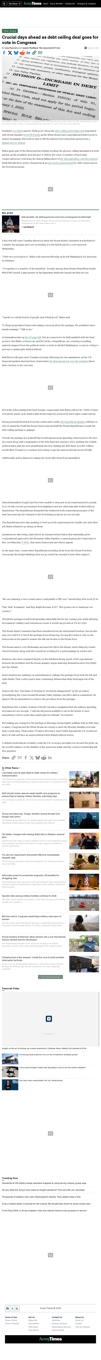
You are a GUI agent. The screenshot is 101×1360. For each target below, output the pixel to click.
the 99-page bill (33, 337)
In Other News (10, 767)
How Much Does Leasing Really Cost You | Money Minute (40, 1080)
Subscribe (32, 1320)
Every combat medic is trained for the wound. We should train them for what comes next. (46, 1203)
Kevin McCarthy (31, 134)
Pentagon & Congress (86, 4)
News (45, 4)
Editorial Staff (58, 1330)
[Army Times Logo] (32, 3)
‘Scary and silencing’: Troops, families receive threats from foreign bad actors (31, 815)
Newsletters (33, 1323)
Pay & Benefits (56, 4)
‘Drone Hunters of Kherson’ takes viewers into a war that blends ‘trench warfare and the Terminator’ (33, 938)
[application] (50, 1019)
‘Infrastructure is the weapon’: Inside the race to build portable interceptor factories (33, 959)
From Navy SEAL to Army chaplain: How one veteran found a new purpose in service (44, 1210)
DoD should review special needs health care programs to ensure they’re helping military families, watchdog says (31, 795)
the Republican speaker (73, 421)
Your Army (10, 30)
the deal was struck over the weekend (69, 361)
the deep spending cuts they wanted (78, 158)
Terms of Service (12, 1323)
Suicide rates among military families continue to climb (29, 895)
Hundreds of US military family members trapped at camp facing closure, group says (44, 1183)
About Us (79, 1320)
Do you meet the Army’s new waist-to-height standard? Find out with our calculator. (43, 1189)
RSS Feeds (33, 1326)
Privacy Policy (11, 1320)
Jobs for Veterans (82, 1326)
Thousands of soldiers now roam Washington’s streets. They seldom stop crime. (41, 1196)
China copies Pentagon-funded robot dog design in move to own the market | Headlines (52, 1067)
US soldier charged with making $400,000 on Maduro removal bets (33, 836)
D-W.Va (25, 542)
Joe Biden (17, 130)
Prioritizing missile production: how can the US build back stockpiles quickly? (48, 1054)
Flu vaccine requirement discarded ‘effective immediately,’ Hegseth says (30, 856)
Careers (78, 1323)
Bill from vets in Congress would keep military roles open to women (31, 918)
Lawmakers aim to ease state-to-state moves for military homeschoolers (30, 774)
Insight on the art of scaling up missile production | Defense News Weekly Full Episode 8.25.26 (44, 1048)
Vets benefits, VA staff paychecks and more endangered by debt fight (56, 216)
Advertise (56, 1320)
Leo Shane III (29, 227)
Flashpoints (70, 4)
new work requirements (60, 162)
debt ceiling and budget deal (69, 130)
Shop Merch (33, 1330)
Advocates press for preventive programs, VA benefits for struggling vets (30, 877)
